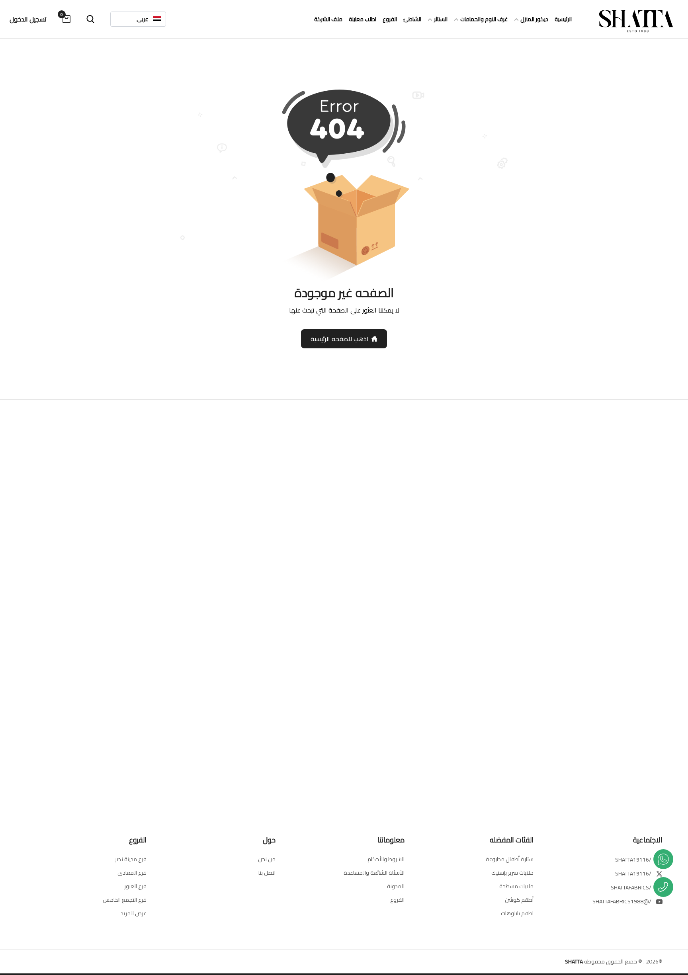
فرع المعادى (132, 873)
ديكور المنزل (534, 19)
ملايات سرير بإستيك (512, 873)
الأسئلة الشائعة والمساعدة (374, 873)
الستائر (441, 19)
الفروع (390, 19)
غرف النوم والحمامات (484, 19)
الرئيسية (563, 19)
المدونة (396, 886)
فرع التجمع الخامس (125, 900)
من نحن (267, 859)
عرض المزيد (134, 913)
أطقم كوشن (519, 900)
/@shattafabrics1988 (621, 901)
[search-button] (90, 19)
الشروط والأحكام (386, 859)
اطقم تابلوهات (517, 913)
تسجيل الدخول (28, 19)
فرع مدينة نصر (131, 859)
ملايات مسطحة (516, 886)
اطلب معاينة (362, 19)
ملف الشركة (328, 19)
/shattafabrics (631, 887)
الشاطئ (412, 19)
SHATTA (574, 961)
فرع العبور (135, 886)
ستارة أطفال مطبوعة (510, 859)
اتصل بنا (267, 873)
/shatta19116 (633, 860)
